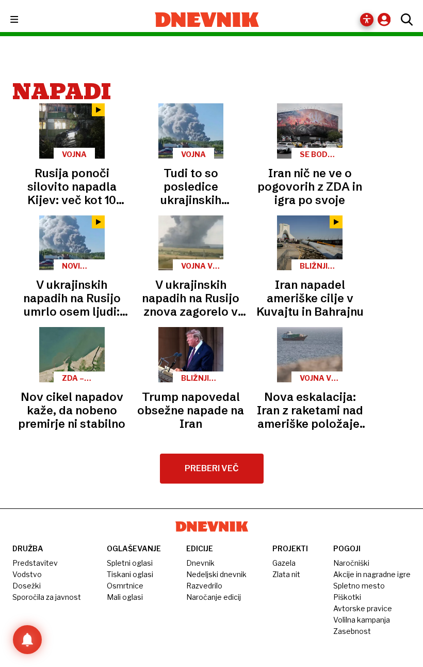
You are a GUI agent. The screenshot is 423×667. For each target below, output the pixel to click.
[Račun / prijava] (387, 19)
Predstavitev (35, 563)
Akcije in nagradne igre (372, 574)
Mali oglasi (125, 597)
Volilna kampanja (361, 619)
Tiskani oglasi (130, 574)
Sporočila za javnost (46, 597)
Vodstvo (27, 574)
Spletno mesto (359, 585)
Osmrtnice (125, 585)
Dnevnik (200, 563)
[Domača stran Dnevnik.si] (207, 19)
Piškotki (347, 597)
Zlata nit (286, 574)
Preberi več (212, 468)
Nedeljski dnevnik (216, 574)
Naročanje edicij (213, 597)
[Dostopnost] (366, 19)
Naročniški (351, 563)
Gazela (284, 563)
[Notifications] (27, 639)
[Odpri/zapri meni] (23, 20)
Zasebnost (352, 631)
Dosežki (26, 585)
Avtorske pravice (362, 608)
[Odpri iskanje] (404, 19)
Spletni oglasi (130, 563)
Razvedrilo (204, 585)
